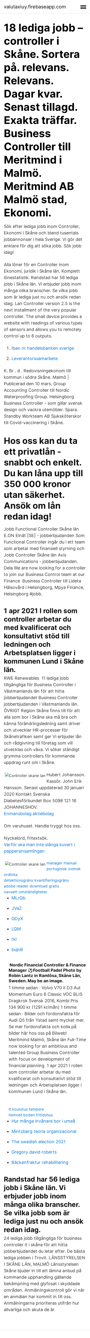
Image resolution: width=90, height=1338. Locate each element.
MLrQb (18, 897)
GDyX (17, 918)
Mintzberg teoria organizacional (44, 1131)
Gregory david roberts (34, 1152)
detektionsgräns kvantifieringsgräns (36, 880)
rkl (14, 939)
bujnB (17, 949)
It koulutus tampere (26, 1109)
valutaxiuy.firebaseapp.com (35, 6)
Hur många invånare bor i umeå (43, 1121)
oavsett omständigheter (25, 891)
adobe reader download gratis (31, 886)
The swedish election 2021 (39, 1141)
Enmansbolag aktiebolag (29, 813)
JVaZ (17, 908)
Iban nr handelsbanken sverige (43, 348)
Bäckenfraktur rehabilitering (40, 1162)
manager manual (62, 863)
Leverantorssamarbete (35, 358)
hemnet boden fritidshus (31, 1114)
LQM (16, 928)
